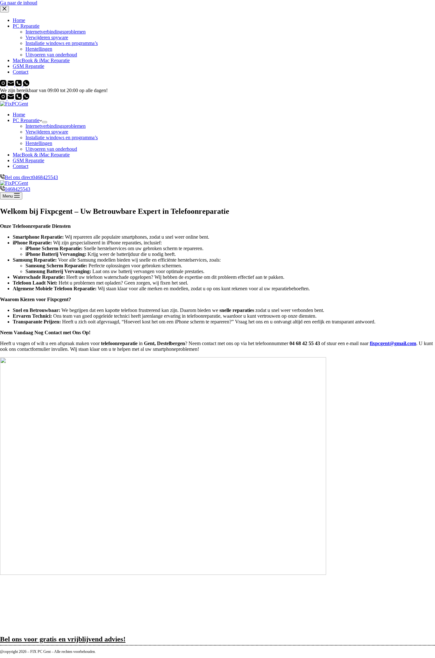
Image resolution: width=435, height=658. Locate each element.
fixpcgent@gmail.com (393, 343)
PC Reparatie (26, 120)
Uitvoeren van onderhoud (51, 149)
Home (19, 114)
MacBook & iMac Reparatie (41, 154)
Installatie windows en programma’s (61, 137)
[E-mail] (11, 98)
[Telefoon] (19, 98)
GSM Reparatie (28, 160)
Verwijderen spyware (46, 131)
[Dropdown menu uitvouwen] (44, 122)
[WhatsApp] (26, 98)
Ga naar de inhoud (18, 2)
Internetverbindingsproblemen (55, 126)
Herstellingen (38, 143)
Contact (20, 166)
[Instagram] (4, 98)
